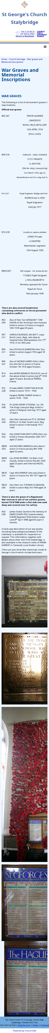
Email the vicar (24, 1025)
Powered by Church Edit (24, 1030)
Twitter (35, 1025)
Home (4, 59)
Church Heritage (17, 59)
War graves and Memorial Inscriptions (21, 60)
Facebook (45, 1025)
